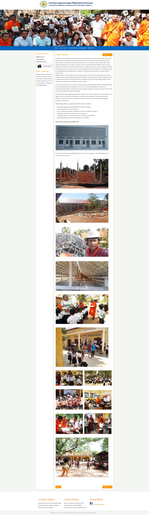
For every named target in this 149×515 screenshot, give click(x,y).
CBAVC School (40, 57)
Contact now (107, 55)
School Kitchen (40, 59)
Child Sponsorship (41, 62)
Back (58, 487)
